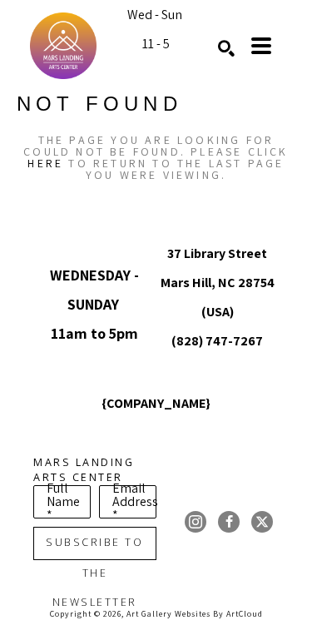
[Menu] (261, 45)
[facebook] (229, 522)
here (45, 163)
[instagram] (195, 522)
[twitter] (262, 522)
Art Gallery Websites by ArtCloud (194, 613)
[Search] (226, 48)
